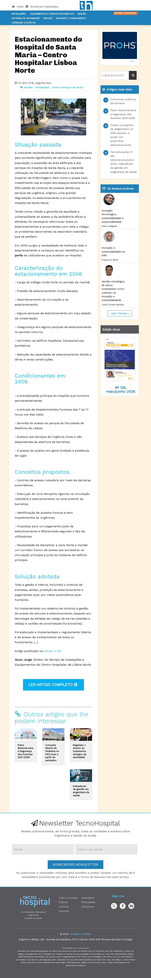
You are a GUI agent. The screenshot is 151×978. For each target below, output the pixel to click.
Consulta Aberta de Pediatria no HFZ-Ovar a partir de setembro (52, 753)
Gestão (82, 14)
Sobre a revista (68, 897)
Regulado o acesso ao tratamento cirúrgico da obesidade (79, 751)
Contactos (87, 906)
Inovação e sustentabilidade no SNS (113, 251)
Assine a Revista (124, 13)
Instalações (19, 14)
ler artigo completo (51, 684)
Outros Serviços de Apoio (67, 87)
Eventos (64, 910)
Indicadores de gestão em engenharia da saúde (81, 791)
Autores (64, 906)
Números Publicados (43, 6)
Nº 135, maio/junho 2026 (120, 389)
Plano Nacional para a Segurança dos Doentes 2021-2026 (25, 751)
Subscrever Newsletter (75, 864)
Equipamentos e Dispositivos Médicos (52, 14)
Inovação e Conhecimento (71, 18)
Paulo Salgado (109, 226)
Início (20, 6)
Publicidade (88, 902)
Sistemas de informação (26, 18)
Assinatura (87, 897)
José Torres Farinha (113, 304)
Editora (63, 902)
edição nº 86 (52, 651)
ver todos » (120, 313)
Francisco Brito (110, 260)
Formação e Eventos (24, 23)
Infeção (47, 18)
